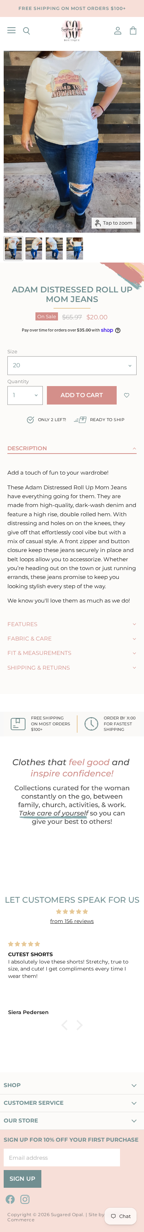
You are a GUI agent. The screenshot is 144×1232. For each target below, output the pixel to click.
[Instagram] (23, 1198)
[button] (72, 446)
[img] (72, 912)
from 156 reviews (72, 921)
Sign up (22, 1178)
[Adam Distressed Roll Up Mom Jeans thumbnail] (13, 248)
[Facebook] (9, 1198)
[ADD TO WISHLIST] (127, 395)
